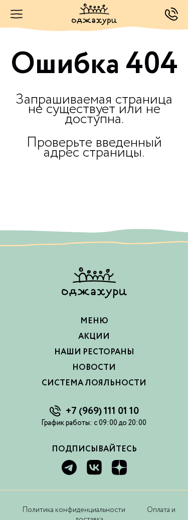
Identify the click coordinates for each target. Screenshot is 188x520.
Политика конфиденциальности (74, 510)
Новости (94, 367)
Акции (94, 336)
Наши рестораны (94, 352)
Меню (94, 321)
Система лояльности (94, 383)
